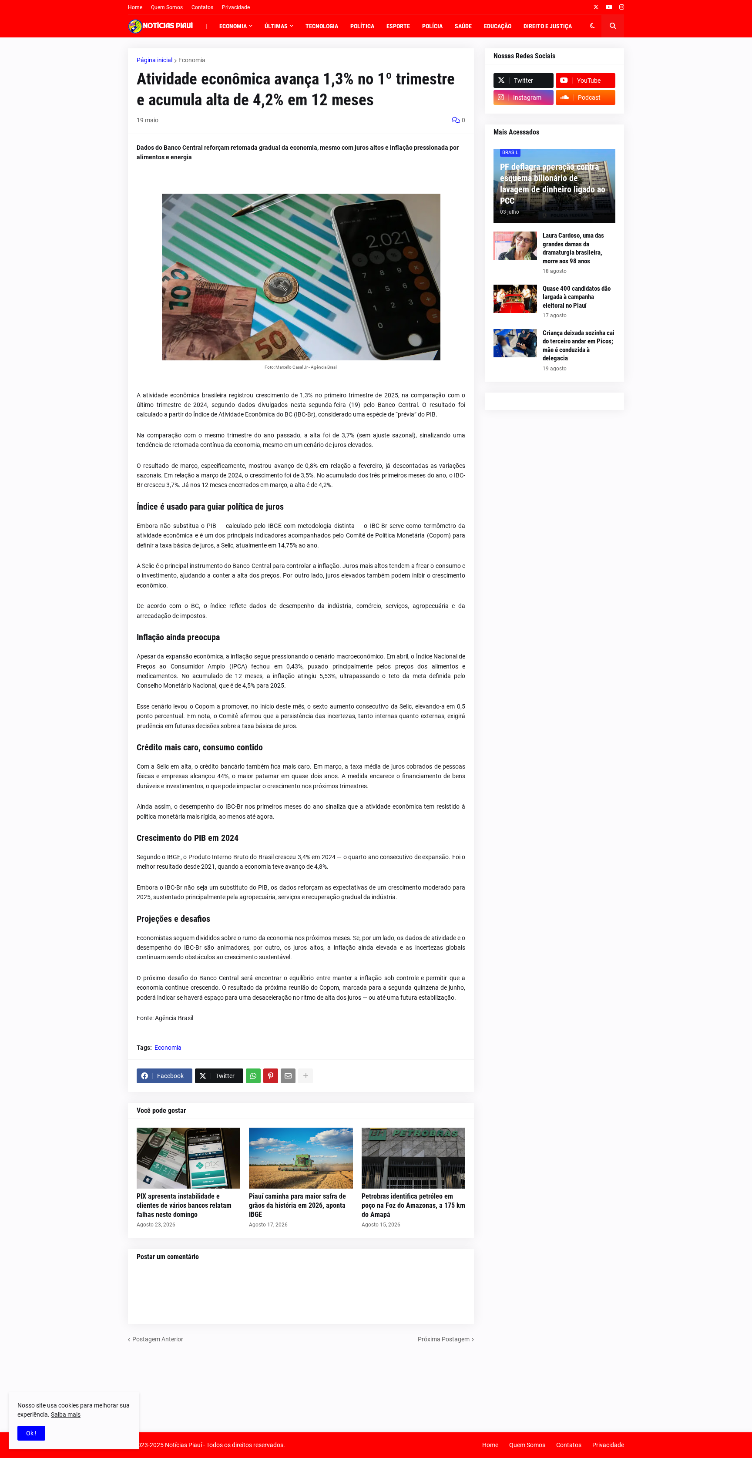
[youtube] (609, 7)
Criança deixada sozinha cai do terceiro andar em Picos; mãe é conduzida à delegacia (578, 346)
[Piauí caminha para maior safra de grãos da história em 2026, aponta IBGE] (300, 1158)
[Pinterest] (270, 1075)
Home (135, 7)
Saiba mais (66, 1414)
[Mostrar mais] (305, 1075)
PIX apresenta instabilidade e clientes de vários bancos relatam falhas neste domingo (184, 1205)
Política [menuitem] (362, 26)
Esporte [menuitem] (398, 26)
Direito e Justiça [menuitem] (548, 26)
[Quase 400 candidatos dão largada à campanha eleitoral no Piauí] (515, 299)
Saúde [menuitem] (463, 26)
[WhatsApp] (253, 1075)
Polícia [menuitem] (432, 26)
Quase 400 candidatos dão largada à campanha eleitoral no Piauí (577, 297)
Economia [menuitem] (233, 26)
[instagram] (621, 7)
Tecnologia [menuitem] (322, 26)
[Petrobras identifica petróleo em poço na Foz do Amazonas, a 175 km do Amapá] (413, 1158)
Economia (191, 60)
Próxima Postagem (444, 1339)
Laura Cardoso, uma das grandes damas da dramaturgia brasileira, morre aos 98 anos (573, 248)
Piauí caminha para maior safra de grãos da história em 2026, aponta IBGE (297, 1205)
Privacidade (236, 7)
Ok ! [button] (31, 1433)
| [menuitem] (206, 26)
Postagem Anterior (157, 1339)
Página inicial (154, 60)
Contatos (202, 7)
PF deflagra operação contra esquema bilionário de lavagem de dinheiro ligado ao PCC (552, 183)
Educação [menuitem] (497, 26)
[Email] (288, 1075)
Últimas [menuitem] (276, 26)
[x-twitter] (596, 7)
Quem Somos (167, 7)
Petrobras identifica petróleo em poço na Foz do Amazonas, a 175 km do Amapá (413, 1205)
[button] (592, 26)
